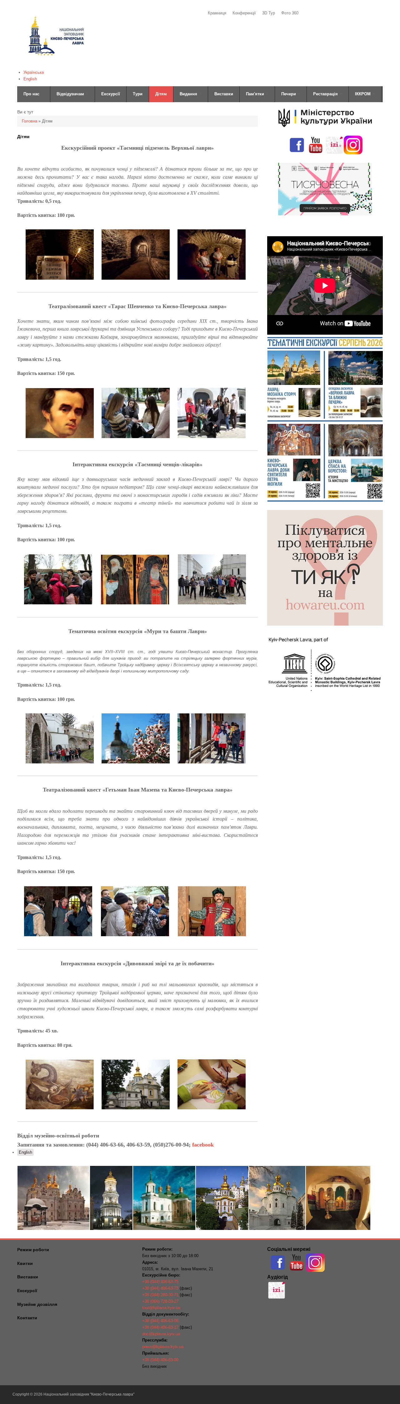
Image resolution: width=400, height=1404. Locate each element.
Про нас (32, 94)
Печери (289, 94)
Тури (137, 94)
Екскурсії (110, 94)
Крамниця (217, 13)
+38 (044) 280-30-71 (160, 1294)
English (30, 79)
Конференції (244, 13)
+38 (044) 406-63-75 (160, 1281)
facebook (203, 1145)
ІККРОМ (363, 94)
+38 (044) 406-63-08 (160, 1320)
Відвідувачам (71, 94)
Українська (33, 72)
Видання (189, 94)
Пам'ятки (255, 94)
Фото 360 (289, 13)
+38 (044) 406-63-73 (160, 1288)
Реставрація (326, 94)
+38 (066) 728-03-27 (160, 1301)
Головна (29, 121)
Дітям (161, 94)
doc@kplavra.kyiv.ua (161, 1334)
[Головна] (55, 64)
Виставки (223, 94)
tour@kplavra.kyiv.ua (161, 1307)
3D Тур (268, 13)
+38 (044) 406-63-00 (160, 1359)
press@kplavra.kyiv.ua (162, 1346)
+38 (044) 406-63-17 (160, 1327)
